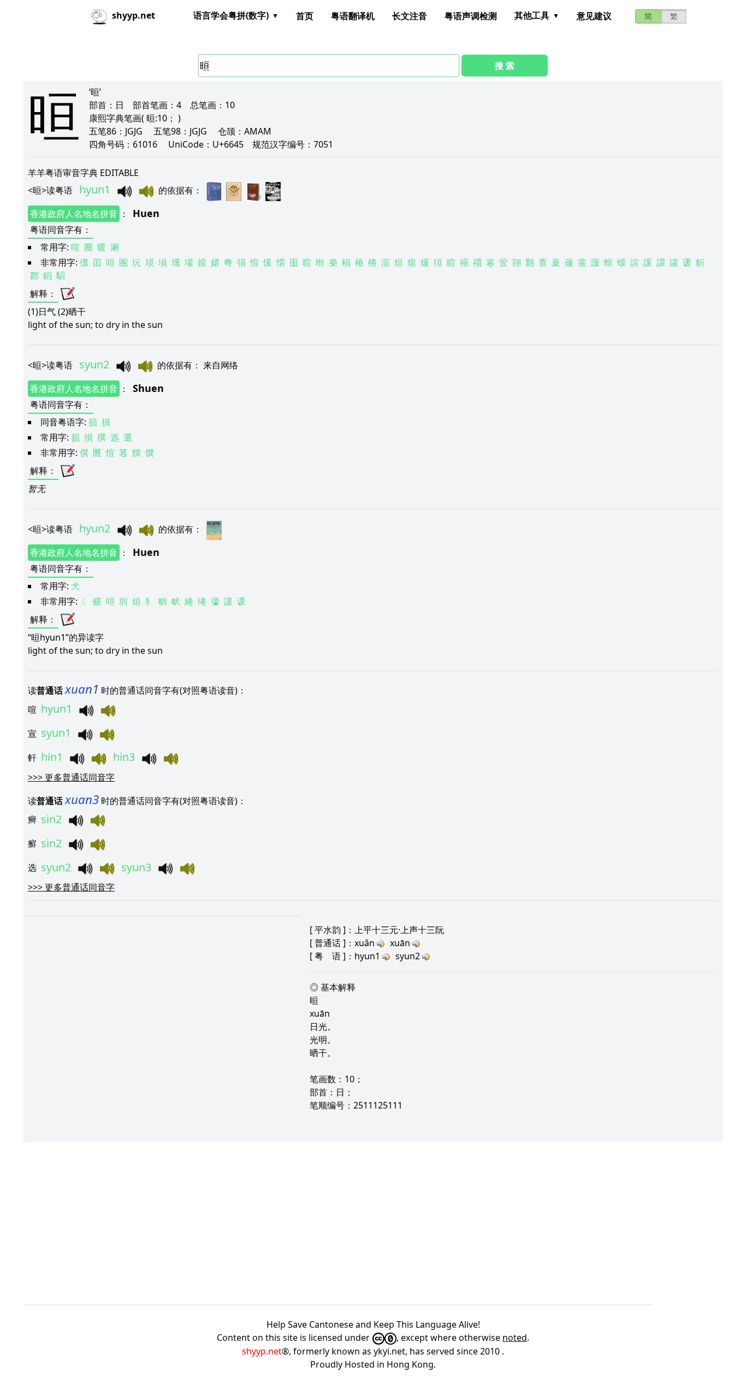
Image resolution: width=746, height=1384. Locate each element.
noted (514, 1338)
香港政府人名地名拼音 (73, 214)
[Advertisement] (351, 1223)
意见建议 (594, 16)
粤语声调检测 (471, 16)
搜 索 (504, 66)
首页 (304, 16)
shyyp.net (262, 1351)
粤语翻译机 (353, 16)
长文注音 (409, 16)
